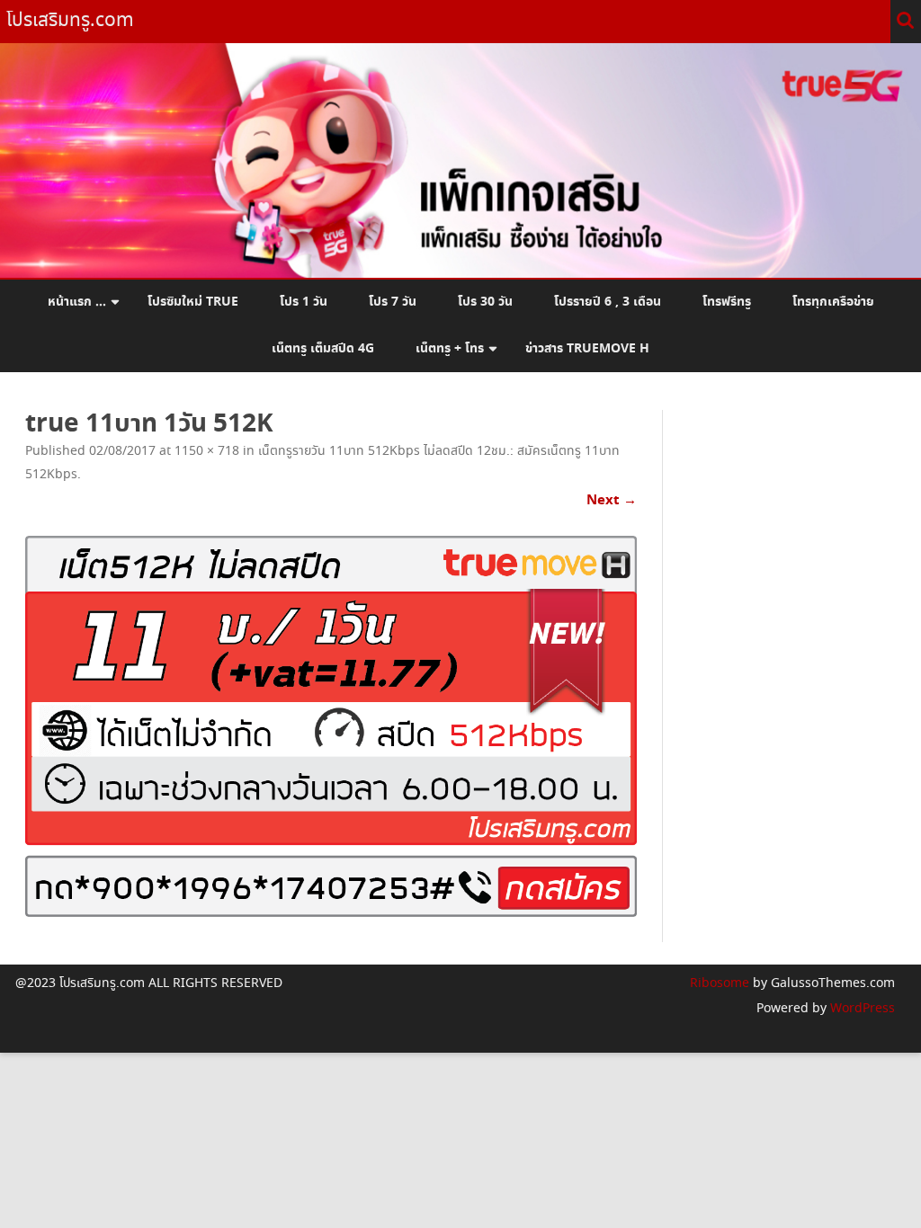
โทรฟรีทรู (726, 302)
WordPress (861, 1009)
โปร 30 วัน (485, 302)
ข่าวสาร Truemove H (587, 349)
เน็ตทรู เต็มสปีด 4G (323, 349)
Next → (611, 500)
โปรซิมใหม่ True (193, 302)
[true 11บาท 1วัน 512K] (331, 727)
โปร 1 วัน (303, 302)
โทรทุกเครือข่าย (833, 302)
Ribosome (719, 983)
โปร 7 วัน (392, 302)
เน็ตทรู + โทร (450, 349)
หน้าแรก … (77, 302)
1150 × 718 (206, 451)
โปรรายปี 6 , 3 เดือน (607, 302)
